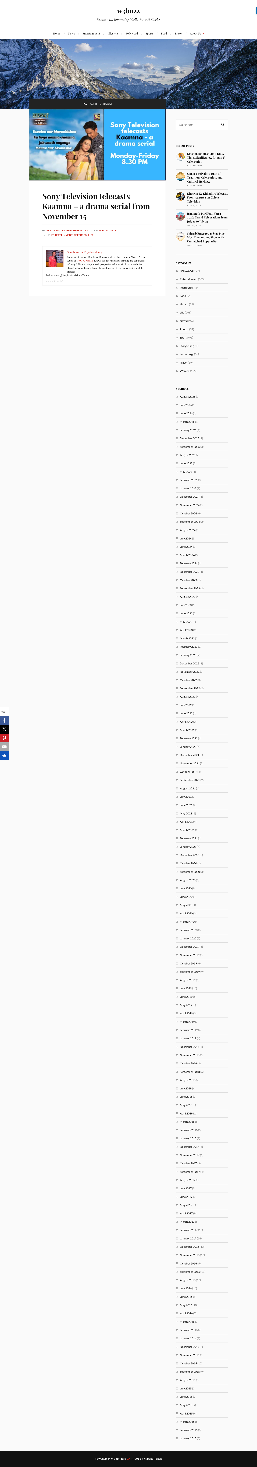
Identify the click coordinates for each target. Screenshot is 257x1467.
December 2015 (189, 1346)
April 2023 (186, 630)
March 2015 (187, 1421)
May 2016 (186, 1305)
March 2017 (187, 1221)
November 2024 (189, 505)
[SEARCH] (223, 125)
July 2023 (186, 605)
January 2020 (188, 938)
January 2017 (188, 1238)
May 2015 (186, 1405)
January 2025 (188, 488)
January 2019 (188, 1038)
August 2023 (187, 596)
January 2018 (188, 1138)
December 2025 (189, 438)
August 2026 (187, 396)
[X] (4, 729)
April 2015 (186, 1413)
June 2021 (186, 805)
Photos (184, 329)
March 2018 (187, 1121)
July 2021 (186, 796)
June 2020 (186, 896)
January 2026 (188, 430)
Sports (149, 33)
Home (56, 33)
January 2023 (188, 655)
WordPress (118, 1459)
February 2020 (189, 930)
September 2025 (190, 446)
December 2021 (189, 755)
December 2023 (189, 571)
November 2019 (189, 955)
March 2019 (187, 1021)
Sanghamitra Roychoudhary (67, 230)
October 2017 (188, 1163)
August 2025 (187, 455)
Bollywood (132, 33)
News (71, 33)
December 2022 (189, 663)
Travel (178, 33)
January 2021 (188, 846)
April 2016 (186, 1313)
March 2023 (187, 638)
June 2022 (186, 713)
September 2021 (190, 780)
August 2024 (187, 530)
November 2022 (189, 671)
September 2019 (190, 971)
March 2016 (187, 1321)
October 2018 (188, 1063)
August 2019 (187, 980)
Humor (184, 304)
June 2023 (186, 613)
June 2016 (186, 1296)
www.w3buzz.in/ (54, 281)
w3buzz (128, 10)
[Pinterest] (4, 738)
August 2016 (187, 1280)
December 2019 (189, 946)
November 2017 (189, 1155)
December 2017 (189, 1146)
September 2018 (190, 1071)
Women (185, 370)
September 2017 (190, 1171)
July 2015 (186, 1388)
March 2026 (187, 421)
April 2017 (186, 1213)
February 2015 (189, 1430)
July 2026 (186, 405)
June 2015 (186, 1396)
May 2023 (186, 621)
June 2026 (186, 413)
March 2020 (187, 921)
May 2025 (186, 471)
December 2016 (189, 1246)
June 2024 (186, 546)
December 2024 (189, 496)
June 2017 (186, 1196)
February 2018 (189, 1130)
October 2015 (188, 1363)
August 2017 (187, 1180)
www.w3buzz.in (85, 260)
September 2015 (190, 1371)
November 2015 (189, 1355)
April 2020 (186, 913)
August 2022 (187, 696)
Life (90, 235)
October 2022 (188, 680)
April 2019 (186, 1013)
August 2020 (187, 880)
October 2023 (188, 580)
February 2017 (189, 1230)
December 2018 (189, 1046)
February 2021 (189, 838)
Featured (80, 235)
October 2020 (188, 863)
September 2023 (190, 588)
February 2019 (189, 1030)
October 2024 (188, 513)
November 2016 (189, 1255)
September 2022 (190, 688)
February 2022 (189, 738)
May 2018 (186, 1105)
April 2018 (186, 1113)
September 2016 (190, 1271)
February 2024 (189, 563)
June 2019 (186, 996)
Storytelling (187, 345)
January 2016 (188, 1338)
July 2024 (186, 538)
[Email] (4, 746)
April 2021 (186, 821)
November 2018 (189, 1055)
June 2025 (186, 463)
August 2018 (187, 1080)
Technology (187, 354)
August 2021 (187, 788)
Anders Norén (153, 1459)
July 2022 (186, 705)
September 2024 (190, 521)
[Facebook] (4, 720)
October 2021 (188, 771)
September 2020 (190, 871)
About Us (195, 33)
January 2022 (188, 746)
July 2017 (186, 1188)
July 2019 (186, 988)
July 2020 (186, 888)
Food (164, 33)
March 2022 (187, 730)
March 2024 (187, 555)
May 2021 (186, 813)
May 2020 (186, 905)
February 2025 (189, 480)
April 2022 (186, 721)
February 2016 (189, 1330)
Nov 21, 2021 (107, 230)
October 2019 (188, 963)
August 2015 (187, 1380)
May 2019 (186, 1005)
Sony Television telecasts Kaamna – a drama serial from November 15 (96, 206)
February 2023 (189, 646)
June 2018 (186, 1096)
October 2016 (188, 1263)
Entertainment (91, 33)
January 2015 (188, 1438)
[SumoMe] (4, 755)
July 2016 (186, 1288)
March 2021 (187, 830)
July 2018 (186, 1088)
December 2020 (189, 855)
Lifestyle (113, 33)
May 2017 (186, 1205)
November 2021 (189, 763)
